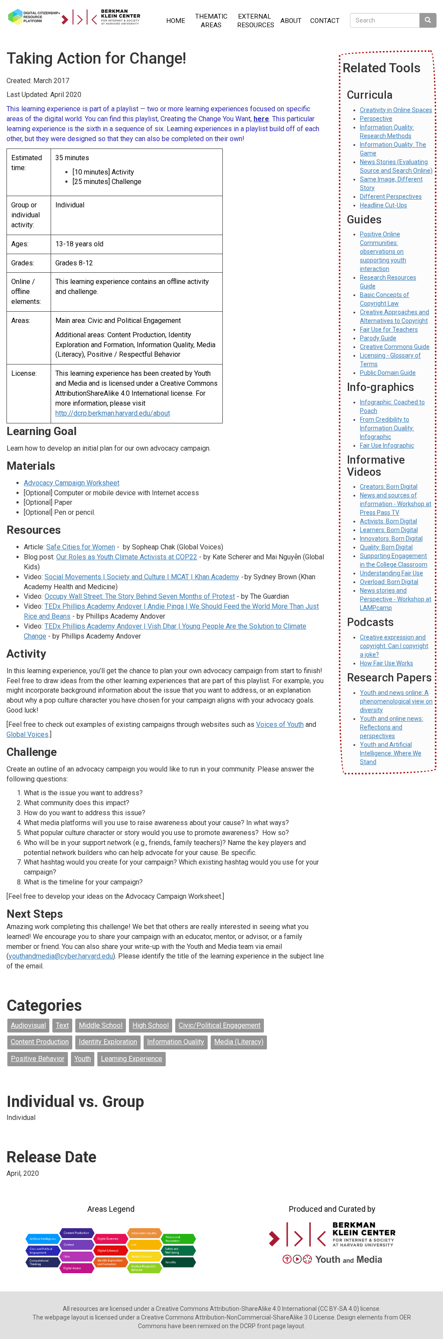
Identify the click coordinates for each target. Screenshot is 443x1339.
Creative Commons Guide (395, 346)
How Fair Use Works (386, 663)
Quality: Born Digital (386, 547)
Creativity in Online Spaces (396, 109)
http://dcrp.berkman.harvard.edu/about (112, 413)
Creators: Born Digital (388, 486)
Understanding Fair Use (391, 573)
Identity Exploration (108, 1042)
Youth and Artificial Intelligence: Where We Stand (390, 753)
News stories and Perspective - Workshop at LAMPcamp (395, 599)
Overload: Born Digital (389, 581)
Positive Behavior (37, 1059)
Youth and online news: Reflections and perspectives (391, 727)
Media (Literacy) (238, 1042)
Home (175, 21)
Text (62, 1025)
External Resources (255, 21)
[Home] (77, 17)
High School (150, 1025)
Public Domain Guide (388, 372)
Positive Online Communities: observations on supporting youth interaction (383, 251)
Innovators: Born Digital (391, 538)
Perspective (376, 118)
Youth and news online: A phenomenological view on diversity (396, 701)
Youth (82, 1059)
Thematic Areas (211, 21)
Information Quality (175, 1042)
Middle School (100, 1025)
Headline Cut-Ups (383, 205)
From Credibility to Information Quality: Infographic (387, 428)
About (291, 21)
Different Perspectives (391, 196)
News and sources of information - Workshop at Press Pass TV (395, 504)
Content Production (40, 1042)
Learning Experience (131, 1059)
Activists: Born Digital (388, 521)
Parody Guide (378, 338)
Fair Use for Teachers (389, 329)
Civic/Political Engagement (219, 1025)
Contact (325, 21)
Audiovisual (28, 1025)
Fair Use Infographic (387, 445)
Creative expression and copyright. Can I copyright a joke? (394, 646)
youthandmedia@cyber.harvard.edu (61, 956)
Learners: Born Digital (389, 529)
